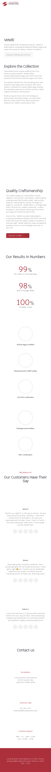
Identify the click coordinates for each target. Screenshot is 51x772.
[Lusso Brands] (11, 4)
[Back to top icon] (25, 753)
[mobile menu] (48, 4)
